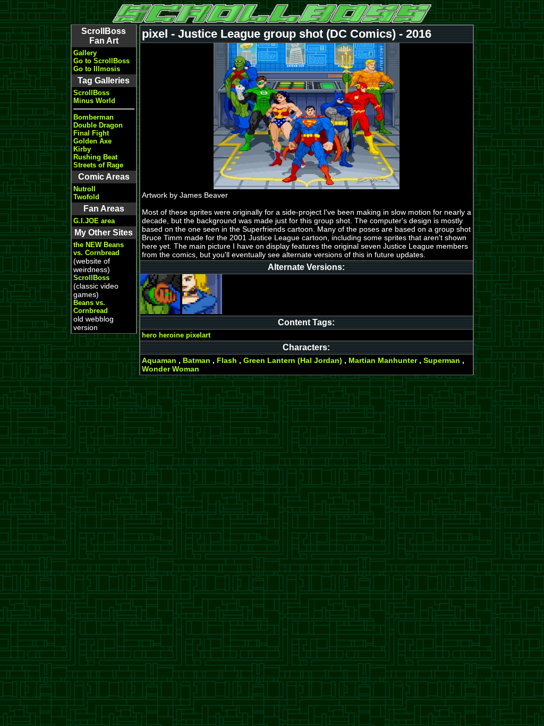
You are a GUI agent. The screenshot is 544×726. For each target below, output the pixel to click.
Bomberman (93, 117)
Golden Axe (92, 141)
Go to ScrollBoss (101, 61)
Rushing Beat (95, 157)
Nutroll (84, 189)
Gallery (85, 53)
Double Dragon (98, 125)
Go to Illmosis (96, 69)
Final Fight (91, 133)
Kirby (82, 149)
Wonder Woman (170, 369)
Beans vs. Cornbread (90, 307)
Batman (196, 360)
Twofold (86, 197)
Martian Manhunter (382, 360)
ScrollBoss (91, 93)
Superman (441, 360)
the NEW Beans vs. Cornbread (98, 249)
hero (149, 335)
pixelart (198, 335)
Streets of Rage (98, 165)
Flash (227, 360)
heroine (171, 335)
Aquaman (159, 360)
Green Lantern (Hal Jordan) (292, 360)
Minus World (94, 101)
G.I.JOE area (94, 221)
